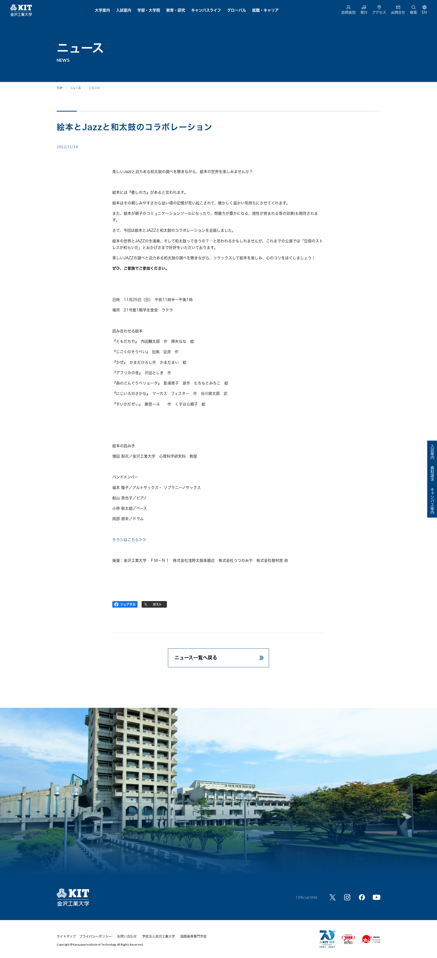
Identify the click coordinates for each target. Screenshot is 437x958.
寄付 (363, 12)
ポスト (157, 604)
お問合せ (398, 12)
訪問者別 (348, 12)
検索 (413, 12)
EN (424, 12)
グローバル (236, 10)
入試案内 (123, 10)
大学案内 (102, 10)
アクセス (379, 12)
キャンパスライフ (206, 10)
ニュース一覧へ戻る (195, 657)
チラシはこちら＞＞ (129, 540)
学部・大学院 (148, 10)
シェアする (128, 604)
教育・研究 (175, 10)
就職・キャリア (265, 10)
